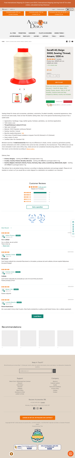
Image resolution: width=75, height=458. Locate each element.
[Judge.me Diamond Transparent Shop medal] (41, 217)
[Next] (24, 89)
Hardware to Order (20, 392)
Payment (20, 386)
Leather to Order (20, 394)
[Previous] (20, 89)
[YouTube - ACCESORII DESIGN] (72, 41)
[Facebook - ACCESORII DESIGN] (67, 41)
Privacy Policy (55, 388)
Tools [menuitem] (54, 36)
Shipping (20, 388)
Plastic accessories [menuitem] (45, 33)
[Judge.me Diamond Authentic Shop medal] (32, 217)
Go (54, 370)
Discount (20, 383)
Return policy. (31, 149)
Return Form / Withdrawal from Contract (19, 381)
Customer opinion (55, 383)
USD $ (11, 9)
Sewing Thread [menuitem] (59, 33)
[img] (5, 233)
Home (3, 41)
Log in (53, 9)
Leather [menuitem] (36, 36)
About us (55, 381)
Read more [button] (6, 246)
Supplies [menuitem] (45, 36)
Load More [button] (37, 316)
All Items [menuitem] (13, 33)
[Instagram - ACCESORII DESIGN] (69, 41)
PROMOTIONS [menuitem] (22, 33)
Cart (70, 9)
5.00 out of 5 (42, 187)
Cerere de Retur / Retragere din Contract (37, 417)
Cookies (55, 390)
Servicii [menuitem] (62, 36)
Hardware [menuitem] (32, 33)
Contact (55, 392)
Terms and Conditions (55, 386)
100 (23, 133)
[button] (51, 59)
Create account (60, 9)
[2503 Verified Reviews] (37, 443)
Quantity (49, 73)
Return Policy (19, 390)
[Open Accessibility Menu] (11, 454)
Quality (55, 385)
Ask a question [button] (37, 207)
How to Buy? (20, 385)
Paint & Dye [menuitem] (26, 36)
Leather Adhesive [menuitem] (15, 36)
